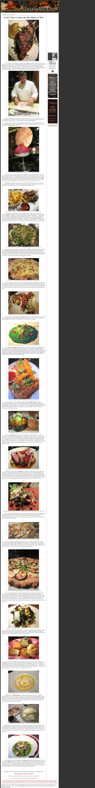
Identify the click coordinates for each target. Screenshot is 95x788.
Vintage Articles (47, 10)
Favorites (37, 10)
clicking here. (34, 778)
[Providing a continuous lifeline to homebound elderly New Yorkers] (53, 72)
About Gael (3, 10)
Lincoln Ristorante (16, 695)
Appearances (10, 10)
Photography (21, 782)
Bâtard (15, 347)
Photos (2, 11)
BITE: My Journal (17, 10)
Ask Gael (24, 10)
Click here (10, 776)
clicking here (36, 776)
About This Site (15, 782)
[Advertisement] (53, 32)
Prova (39, 594)
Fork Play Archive (36, 782)
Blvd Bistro (4, 662)
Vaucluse (29, 249)
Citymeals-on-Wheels (6, 782)
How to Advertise (28, 782)
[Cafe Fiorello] (53, 123)
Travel (41, 10)
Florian (6, 725)
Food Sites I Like (44, 782)
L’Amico (31, 66)
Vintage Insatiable (53, 780)
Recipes (53, 10)
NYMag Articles (30, 10)
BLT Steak (11, 125)
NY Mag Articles (33, 780)
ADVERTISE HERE (52, 125)
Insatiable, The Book (53, 782)
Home (4, 780)
